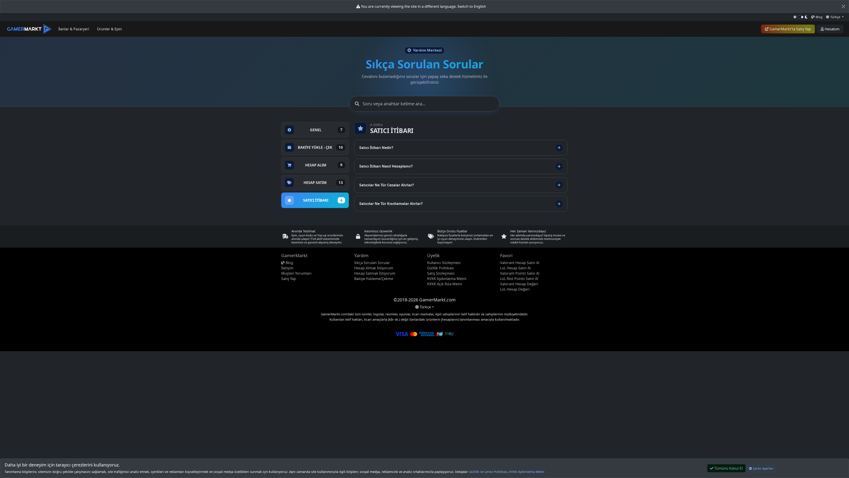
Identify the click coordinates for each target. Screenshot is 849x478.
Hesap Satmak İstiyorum (374, 273)
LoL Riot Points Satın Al (519, 278)
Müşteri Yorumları (296, 273)
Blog (818, 17)
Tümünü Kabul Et (728, 468)
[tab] (315, 129)
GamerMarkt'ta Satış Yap (790, 29)
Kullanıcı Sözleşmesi (444, 262)
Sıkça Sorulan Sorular (372, 262)
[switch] (800, 17)
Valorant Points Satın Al (519, 273)
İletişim (287, 268)
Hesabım (831, 29)
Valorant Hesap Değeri (519, 283)
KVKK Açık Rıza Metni (444, 283)
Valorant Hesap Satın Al (519, 262)
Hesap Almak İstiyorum (373, 268)
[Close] (843, 6)
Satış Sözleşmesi (441, 273)
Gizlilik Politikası (440, 268)
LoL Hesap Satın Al (515, 268)
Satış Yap (288, 278)
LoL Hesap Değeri (515, 289)
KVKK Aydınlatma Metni (526, 472)
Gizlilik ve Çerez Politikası (488, 472)
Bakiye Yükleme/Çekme (373, 278)
